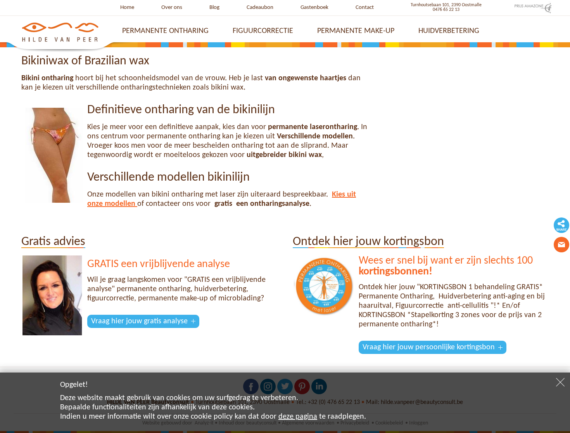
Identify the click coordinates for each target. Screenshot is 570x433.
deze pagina (297, 417)
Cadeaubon (260, 7)
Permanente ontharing (165, 31)
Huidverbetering (448, 31)
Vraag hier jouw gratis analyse (139, 321)
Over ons (171, 7)
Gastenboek (314, 7)
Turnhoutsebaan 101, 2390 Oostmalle (446, 5)
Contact (365, 7)
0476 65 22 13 (446, 9)
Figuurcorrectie (263, 31)
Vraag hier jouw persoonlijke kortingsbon (429, 347)
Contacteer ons (561, 244)
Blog (214, 7)
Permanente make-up (355, 31)
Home (127, 7)
